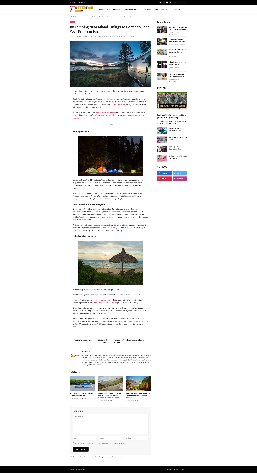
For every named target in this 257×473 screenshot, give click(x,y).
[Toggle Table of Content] (110, 124)
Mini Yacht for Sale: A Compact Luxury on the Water (81, 394)
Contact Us (81, 2)
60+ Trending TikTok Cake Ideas (178, 139)
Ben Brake (79, 36)
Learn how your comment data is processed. (109, 457)
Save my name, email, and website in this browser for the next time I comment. (100, 443)
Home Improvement (132, 9)
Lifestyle (146, 9)
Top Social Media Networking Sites (175, 129)
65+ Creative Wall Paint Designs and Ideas (177, 51)
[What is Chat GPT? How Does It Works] (162, 64)
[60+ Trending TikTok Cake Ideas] (162, 139)
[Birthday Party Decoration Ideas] (162, 149)
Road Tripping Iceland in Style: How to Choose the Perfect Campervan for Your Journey (109, 395)
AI (107, 9)
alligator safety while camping (106, 228)
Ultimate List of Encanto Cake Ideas (178, 157)
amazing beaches (118, 104)
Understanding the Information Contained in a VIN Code (178, 41)
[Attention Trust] (82, 9)
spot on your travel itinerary (105, 112)
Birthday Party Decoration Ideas (175, 148)
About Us (72, 2)
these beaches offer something (106, 303)
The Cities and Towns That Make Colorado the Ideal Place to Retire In (138, 395)
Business (116, 9)
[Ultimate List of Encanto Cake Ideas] (162, 158)
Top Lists (164, 9)
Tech (156, 9)
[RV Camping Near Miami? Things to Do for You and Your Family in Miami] (110, 64)
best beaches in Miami (104, 300)
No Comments (114, 36)
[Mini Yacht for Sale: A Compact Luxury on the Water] (82, 383)
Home (101, 9)
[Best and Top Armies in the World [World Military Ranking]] (172, 101)
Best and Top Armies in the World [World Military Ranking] (171, 116)
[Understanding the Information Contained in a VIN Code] (162, 41)
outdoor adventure (118, 212)
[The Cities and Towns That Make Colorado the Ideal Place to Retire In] (138, 383)
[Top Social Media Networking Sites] (162, 130)
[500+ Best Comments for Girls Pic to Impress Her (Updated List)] (162, 29)
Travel (73, 22)
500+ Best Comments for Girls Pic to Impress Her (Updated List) (178, 28)
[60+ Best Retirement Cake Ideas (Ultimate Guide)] (162, 76)
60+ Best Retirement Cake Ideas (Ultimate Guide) (176, 75)
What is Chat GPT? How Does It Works (177, 63)
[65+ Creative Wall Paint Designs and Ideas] (162, 52)
